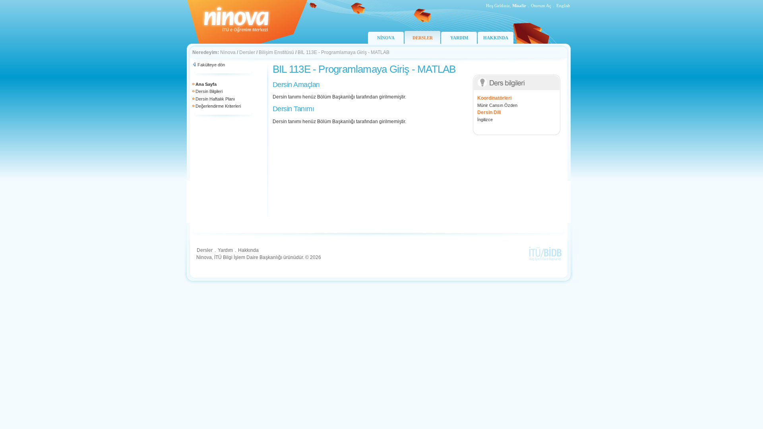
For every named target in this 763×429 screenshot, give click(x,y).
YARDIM (459, 37)
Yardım (225, 250)
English (563, 5)
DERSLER (422, 37)
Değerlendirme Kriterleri (218, 106)
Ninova (228, 52)
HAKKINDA (495, 37)
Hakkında (248, 250)
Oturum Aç (541, 5)
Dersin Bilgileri (209, 91)
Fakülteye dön (211, 64)
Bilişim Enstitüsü (276, 52)
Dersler (247, 52)
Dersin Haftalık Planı (215, 99)
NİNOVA (386, 37)
